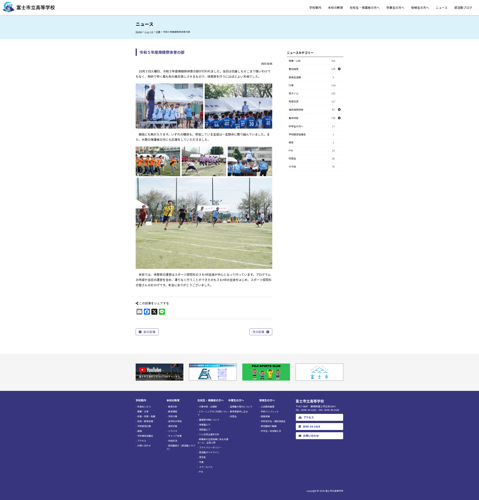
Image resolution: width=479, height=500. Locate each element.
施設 (139, 430)
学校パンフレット (270, 411)
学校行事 (172, 416)
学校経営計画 (144, 426)
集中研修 (293, 118)
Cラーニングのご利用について (212, 413)
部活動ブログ (463, 7)
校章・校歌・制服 (146, 416)
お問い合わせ (144, 445)
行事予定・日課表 (208, 406)
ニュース (442, 7)
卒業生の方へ (395, 7)
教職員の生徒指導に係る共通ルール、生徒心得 (212, 440)
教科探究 (293, 69)
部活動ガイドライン (209, 452)
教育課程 (172, 411)
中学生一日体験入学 (271, 430)
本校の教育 (335, 7)
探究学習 (172, 426)
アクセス (141, 440)
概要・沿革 (143, 411)
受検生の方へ (420, 7)
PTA (312, 150)
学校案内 (315, 7)
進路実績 (265, 416)
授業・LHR (312, 61)
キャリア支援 (175, 435)
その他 (312, 166)
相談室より (204, 429)
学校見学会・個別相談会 (273, 421)
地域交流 (312, 101)
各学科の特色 (175, 421)
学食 (201, 461)
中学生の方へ (312, 126)
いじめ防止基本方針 (209, 434)
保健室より (204, 424)
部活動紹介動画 (269, 426)
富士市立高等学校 (334, 490)
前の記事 (149, 331)
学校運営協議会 (311, 134)
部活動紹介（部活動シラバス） (181, 447)
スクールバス (206, 466)
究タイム (312, 93)
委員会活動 (311, 77)
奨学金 (202, 457)
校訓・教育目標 (145, 421)
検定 (311, 142)
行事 (312, 85)
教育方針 (172, 406)
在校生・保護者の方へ (365, 7)
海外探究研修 (296, 109)
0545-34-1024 (311, 426)
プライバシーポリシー (210, 447)
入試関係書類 (267, 406)
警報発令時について (209, 419)
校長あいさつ (144, 406)
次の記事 (258, 331)
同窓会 (312, 158)
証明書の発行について (241, 406)
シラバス (172, 430)
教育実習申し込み (239, 411)
